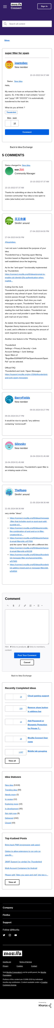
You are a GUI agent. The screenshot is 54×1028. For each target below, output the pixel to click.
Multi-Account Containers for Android (22, 881)
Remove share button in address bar (37, 721)
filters (10, 118)
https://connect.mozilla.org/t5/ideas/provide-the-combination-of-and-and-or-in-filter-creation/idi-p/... (29, 536)
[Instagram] (10, 952)
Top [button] (4, 1021)
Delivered (9, 831)
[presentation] (8, 613)
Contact (35, 983)
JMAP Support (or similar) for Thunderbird (24, 875)
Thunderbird (12, 112)
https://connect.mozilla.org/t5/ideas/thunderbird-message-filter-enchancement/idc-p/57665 (29, 566)
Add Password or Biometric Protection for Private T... (38, 738)
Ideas (6, 40)
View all (12, 774)
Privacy (6, 983)
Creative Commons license (14, 1002)
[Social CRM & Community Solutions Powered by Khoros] (45, 1022)
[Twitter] (4, 952)
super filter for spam (16, 53)
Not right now (11, 827)
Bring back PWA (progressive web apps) (23, 858)
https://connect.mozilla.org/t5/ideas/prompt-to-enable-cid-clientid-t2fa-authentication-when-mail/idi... (26, 276)
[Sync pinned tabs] (38, 147)
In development (12, 822)
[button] (8, 123)
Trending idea (11, 803)
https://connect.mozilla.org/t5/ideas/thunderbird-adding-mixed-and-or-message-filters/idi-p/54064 (29, 576)
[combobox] (27, 23)
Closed (8, 836)
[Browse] (5, 6)
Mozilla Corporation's (15, 990)
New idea (19, 81)
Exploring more (12, 817)
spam (16, 118)
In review (9, 813)
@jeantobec (10, 241)
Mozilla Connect (17, 6)
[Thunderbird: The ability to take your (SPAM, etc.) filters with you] (43, 147)
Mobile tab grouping (37, 765)
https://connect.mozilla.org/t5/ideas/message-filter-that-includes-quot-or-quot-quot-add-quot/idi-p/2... (29, 526)
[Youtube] (15, 952)
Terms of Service (27, 979)
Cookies (20, 983)
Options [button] (50, 40)
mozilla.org (7, 979)
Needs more (10, 808)
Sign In (44, 6)
